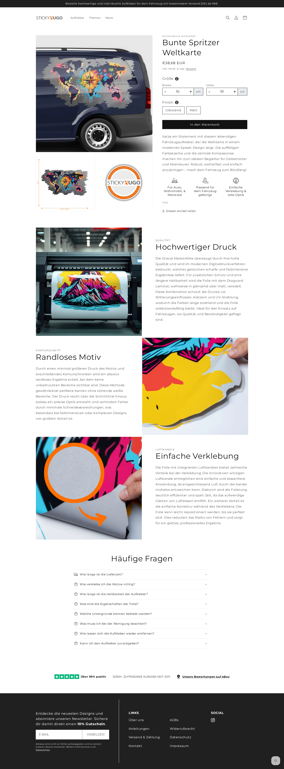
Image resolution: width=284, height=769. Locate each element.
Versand (191, 68)
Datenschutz (180, 737)
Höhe (210, 85)
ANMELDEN (96, 734)
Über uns (136, 720)
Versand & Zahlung (144, 737)
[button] (228, 18)
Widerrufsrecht (182, 729)
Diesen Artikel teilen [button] (181, 211)
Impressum (179, 746)
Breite (166, 85)
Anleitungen (139, 729)
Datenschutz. (43, 750)
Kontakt (135, 746)
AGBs (174, 720)
